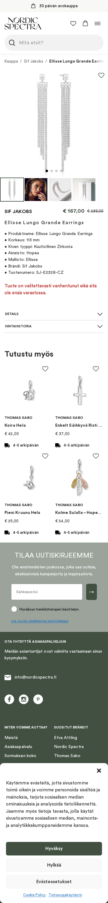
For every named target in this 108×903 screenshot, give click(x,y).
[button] (99, 771)
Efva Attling (65, 738)
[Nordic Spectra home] (22, 23)
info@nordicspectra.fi (35, 677)
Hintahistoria (18, 326)
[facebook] (9, 699)
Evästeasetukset (54, 882)
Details (12, 314)
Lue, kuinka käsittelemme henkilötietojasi (39, 621)
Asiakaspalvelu (18, 747)
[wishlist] (73, 23)
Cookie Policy (34, 895)
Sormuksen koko (20, 756)
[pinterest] (38, 699)
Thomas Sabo (67, 756)
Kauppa (11, 61)
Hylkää (54, 865)
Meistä (11, 738)
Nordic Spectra (69, 747)
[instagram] (23, 699)
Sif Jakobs (33, 61)
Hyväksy (54, 848)
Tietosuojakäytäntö (65, 895)
